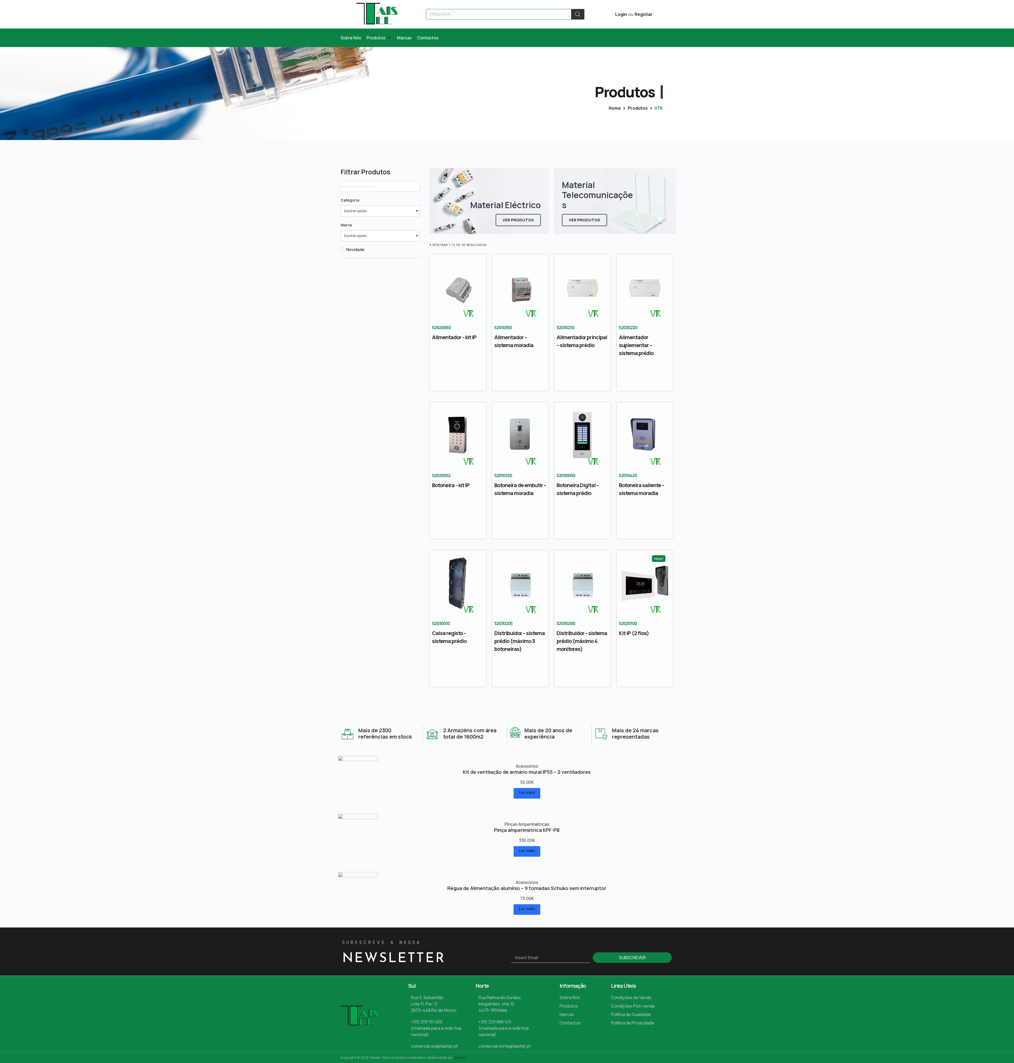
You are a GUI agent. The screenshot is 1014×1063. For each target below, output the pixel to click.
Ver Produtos (518, 220)
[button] (379, 37)
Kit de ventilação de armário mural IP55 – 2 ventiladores (527, 772)
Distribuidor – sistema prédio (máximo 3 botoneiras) (519, 641)
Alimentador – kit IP (454, 337)
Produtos (638, 108)
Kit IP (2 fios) (634, 633)
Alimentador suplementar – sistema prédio (636, 345)
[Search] (577, 14)
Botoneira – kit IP (451, 485)
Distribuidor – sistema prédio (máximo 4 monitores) (582, 641)
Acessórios (527, 766)
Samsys (460, 1057)
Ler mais (527, 792)
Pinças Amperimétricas (527, 824)
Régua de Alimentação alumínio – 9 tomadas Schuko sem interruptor (526, 888)
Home (615, 108)
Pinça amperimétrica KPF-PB (527, 830)
